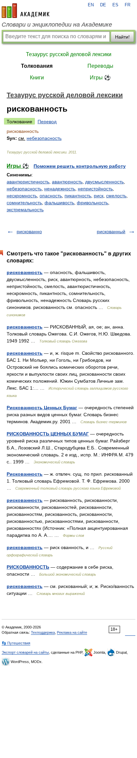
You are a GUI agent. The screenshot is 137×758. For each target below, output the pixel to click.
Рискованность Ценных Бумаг (42, 407)
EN (91, 5)
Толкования (37, 66)
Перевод (47, 121)
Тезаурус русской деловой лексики (68, 54)
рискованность (25, 272)
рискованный (111, 231)
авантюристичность (28, 181)
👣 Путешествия (16, 643)
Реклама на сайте (72, 632)
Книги (37, 77)
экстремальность (25, 209)
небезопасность (44, 138)
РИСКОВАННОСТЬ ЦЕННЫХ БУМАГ (48, 433)
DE (103, 5)
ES (115, 5)
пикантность (78, 195)
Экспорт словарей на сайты (25, 652)
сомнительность (24, 202)
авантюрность (67, 181)
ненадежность (59, 188)
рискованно (29, 231)
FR (127, 5)
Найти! (122, 37)
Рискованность (25, 474)
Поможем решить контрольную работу (80, 166)
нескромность (22, 195)
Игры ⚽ (100, 77)
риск (98, 195)
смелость (116, 195)
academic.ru (26, 10)
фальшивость (59, 202)
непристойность (95, 188)
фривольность (92, 202)
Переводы (100, 66)
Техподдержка (43, 632)
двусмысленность (104, 181)
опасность (51, 195)
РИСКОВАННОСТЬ (28, 567)
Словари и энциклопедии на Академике (57, 24)
